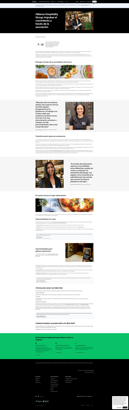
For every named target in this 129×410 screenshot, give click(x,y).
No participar (119, 407)
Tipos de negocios (60, 1)
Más (67, 1)
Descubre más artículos (40, 345)
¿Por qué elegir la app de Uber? (44, 1)
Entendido (125, 407)
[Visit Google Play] (39, 401)
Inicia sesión (89, 1)
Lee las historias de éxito (80, 345)
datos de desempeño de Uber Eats (56, 150)
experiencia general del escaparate (59, 221)
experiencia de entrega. (70, 303)
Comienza (94, 1)
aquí (123, 404)
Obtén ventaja (82, 1)
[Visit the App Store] (46, 401)
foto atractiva (81, 227)
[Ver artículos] (36, 343)
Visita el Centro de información (62, 345)
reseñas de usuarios (84, 303)
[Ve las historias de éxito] (76, 343)
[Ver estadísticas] (56, 343)
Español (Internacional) (82, 396)
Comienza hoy (38, 329)
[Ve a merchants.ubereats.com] (34, 2)
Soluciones (53, 1)
